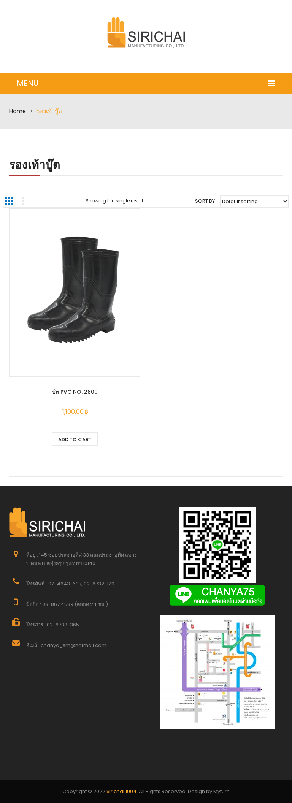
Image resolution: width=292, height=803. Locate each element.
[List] (26, 201)
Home (17, 111)
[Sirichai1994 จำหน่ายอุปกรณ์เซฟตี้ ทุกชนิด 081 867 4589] (146, 32)
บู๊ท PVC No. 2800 (75, 391)
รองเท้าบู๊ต (34, 164)
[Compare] (115, 439)
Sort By (205, 201)
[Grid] (9, 201)
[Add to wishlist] (34, 439)
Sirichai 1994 (121, 791)
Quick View (74, 293)
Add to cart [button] (75, 439)
